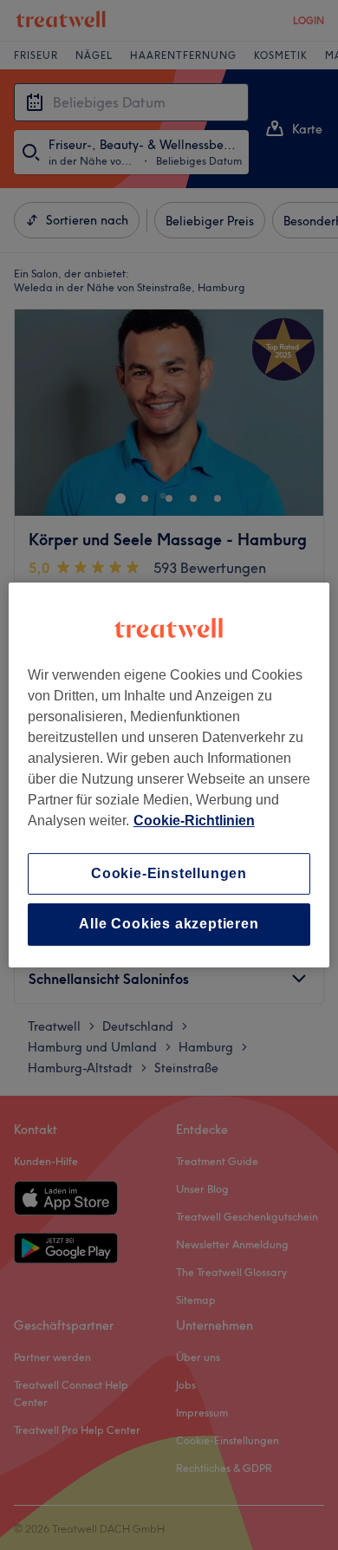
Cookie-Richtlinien (194, 820)
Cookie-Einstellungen (169, 873)
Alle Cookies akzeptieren (168, 924)
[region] (169, 775)
